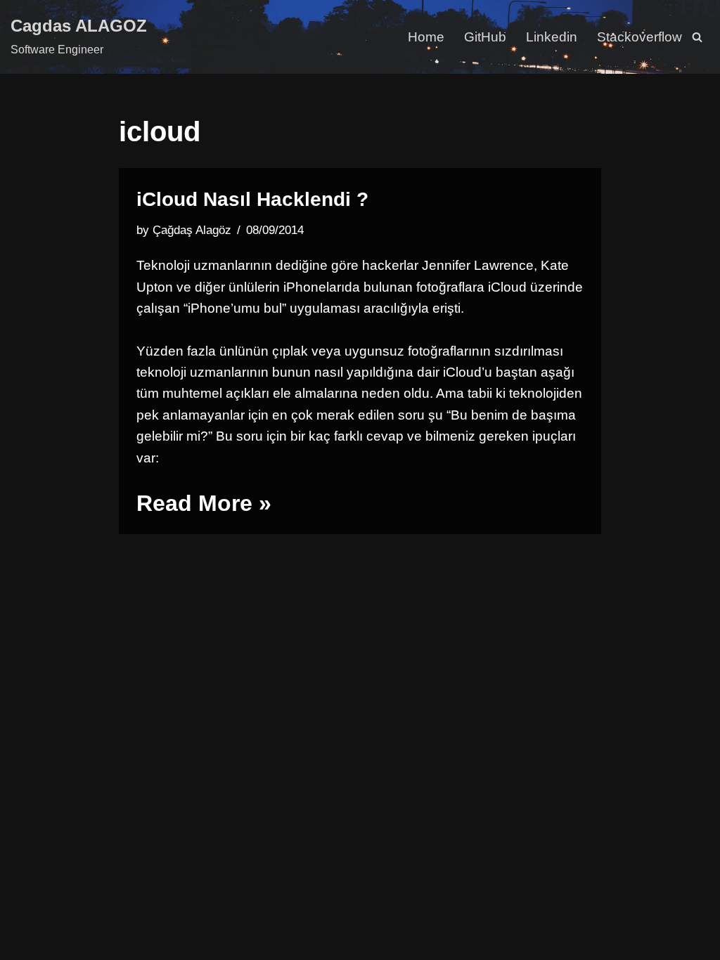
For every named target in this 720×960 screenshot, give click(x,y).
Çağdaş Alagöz (192, 230)
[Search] (697, 37)
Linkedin (551, 37)
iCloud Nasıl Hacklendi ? (252, 199)
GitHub (485, 37)
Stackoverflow (639, 37)
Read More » (203, 503)
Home (426, 37)
